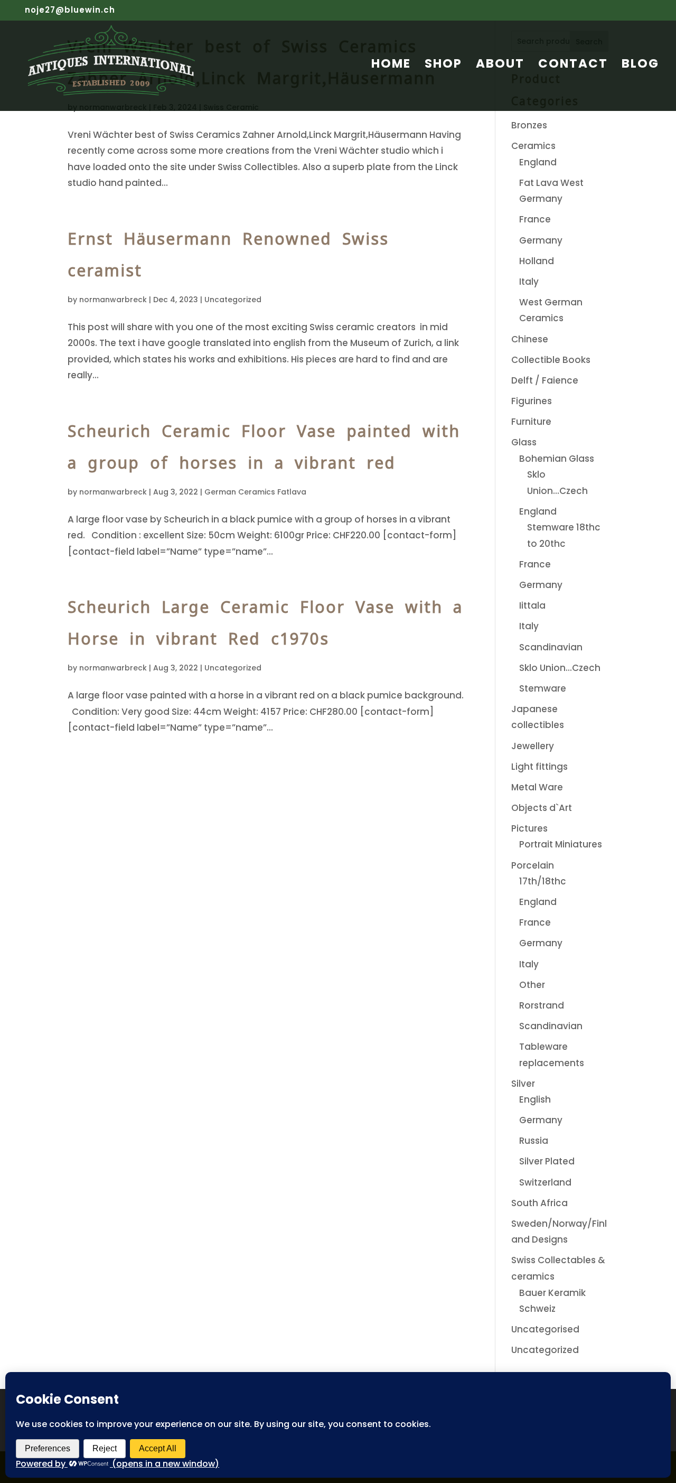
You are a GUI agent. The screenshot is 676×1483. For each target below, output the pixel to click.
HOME (391, 66)
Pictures (529, 828)
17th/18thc (542, 881)
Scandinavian (551, 647)
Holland (536, 261)
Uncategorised (545, 1329)
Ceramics (533, 145)
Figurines (531, 401)
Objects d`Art (541, 807)
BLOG (640, 66)
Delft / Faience (544, 380)
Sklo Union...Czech (559, 667)
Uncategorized (232, 299)
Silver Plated (547, 1161)
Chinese (529, 339)
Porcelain (532, 865)
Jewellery (532, 746)
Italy (529, 281)
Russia (533, 1140)
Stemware (542, 688)
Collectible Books (550, 359)
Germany (540, 240)
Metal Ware (537, 787)
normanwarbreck (113, 299)
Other (532, 984)
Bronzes (529, 125)
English (535, 1099)
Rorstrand (541, 1005)
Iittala (532, 605)
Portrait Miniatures (560, 844)
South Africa (539, 1203)
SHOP (443, 66)
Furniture (531, 421)
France (535, 219)
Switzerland (545, 1182)
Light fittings (539, 766)
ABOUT (500, 66)
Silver (523, 1083)
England (538, 162)
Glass (524, 442)
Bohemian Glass (556, 458)
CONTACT (573, 66)
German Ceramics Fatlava (255, 492)
